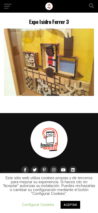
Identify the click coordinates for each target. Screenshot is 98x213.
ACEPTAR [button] (70, 205)
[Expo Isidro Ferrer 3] (49, 94)
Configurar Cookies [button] (38, 204)
